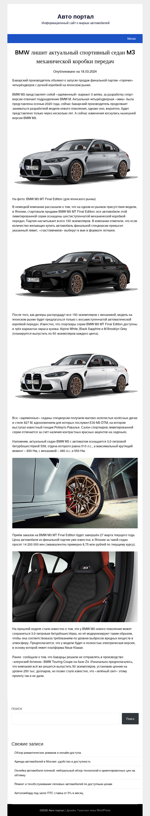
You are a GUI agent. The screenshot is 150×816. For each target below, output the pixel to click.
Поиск (17, 709)
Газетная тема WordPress (93, 810)
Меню (131, 38)
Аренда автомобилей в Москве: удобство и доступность (52, 761)
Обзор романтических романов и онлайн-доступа (47, 752)
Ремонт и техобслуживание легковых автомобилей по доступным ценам (63, 784)
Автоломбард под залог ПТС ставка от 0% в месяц (48, 793)
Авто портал (75, 16)
